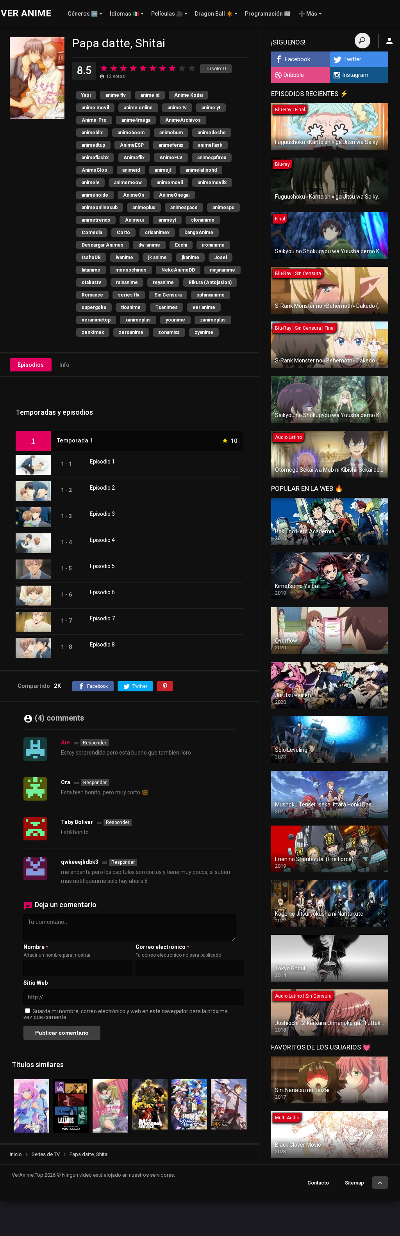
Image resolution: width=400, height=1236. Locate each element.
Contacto (318, 1183)
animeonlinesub (100, 207)
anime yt (211, 107)
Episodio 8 (102, 644)
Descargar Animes (102, 245)
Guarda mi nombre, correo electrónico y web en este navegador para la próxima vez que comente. (125, 1014)
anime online (138, 107)
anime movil (95, 107)
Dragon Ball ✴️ (214, 14)
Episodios (31, 365)
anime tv (177, 107)
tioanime (131, 307)
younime (175, 320)
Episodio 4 (102, 540)
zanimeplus (213, 320)
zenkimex (93, 332)
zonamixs (169, 332)
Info (64, 365)
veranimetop (96, 320)
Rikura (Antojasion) (210, 282)
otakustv (91, 282)
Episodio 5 (102, 566)
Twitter (352, 59)
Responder (94, 743)
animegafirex (211, 157)
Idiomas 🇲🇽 (124, 14)
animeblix (92, 132)
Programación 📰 (268, 14)
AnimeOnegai (174, 195)
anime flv (115, 95)
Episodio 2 (102, 488)
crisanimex (157, 232)
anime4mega (135, 120)
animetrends (96, 220)
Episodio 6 (102, 592)
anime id (150, 95)
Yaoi (86, 95)
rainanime (127, 282)
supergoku (94, 307)
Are (65, 742)
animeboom (131, 132)
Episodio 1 (102, 461)
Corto (123, 232)
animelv (90, 182)
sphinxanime (210, 295)
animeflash (210, 145)
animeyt (167, 220)
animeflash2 (95, 157)
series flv (128, 295)
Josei (220, 257)
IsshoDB (91, 257)
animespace (184, 207)
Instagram (355, 74)
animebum (171, 132)
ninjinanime (222, 270)
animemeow (128, 182)
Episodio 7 (102, 618)
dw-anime (149, 245)
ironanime (213, 245)
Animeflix (134, 157)
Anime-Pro (94, 120)
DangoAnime (198, 232)
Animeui (134, 220)
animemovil (170, 182)
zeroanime (131, 332)
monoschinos (130, 270)
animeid (131, 170)
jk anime (157, 257)
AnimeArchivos (183, 120)
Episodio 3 (102, 514)
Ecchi (181, 245)
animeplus (143, 207)
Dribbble (294, 74)
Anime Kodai (188, 95)
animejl (163, 170)
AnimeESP (132, 145)
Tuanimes (166, 307)
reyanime (163, 282)
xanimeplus (138, 320)
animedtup (93, 145)
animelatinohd (201, 170)
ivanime (124, 257)
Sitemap (354, 1183)
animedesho (212, 132)
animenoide (95, 195)
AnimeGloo (94, 170)
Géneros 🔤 (83, 14)
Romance (92, 295)
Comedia (92, 232)
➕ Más (307, 14)
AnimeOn (133, 195)
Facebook (297, 59)
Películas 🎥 (167, 14)
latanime (91, 270)
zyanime (204, 332)
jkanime (190, 257)
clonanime (202, 220)
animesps (223, 207)
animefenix (171, 145)
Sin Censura (168, 295)
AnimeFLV (170, 157)
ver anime (204, 307)
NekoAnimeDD (178, 270)
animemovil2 (212, 182)
